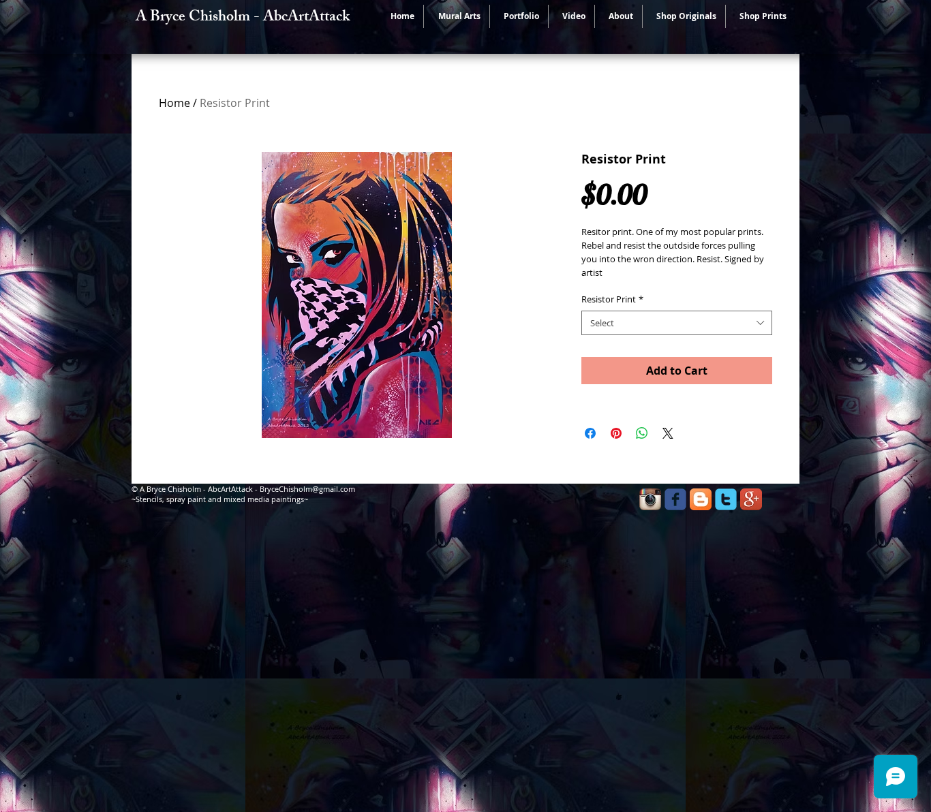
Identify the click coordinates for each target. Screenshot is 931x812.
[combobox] (676, 323)
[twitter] (726, 499)
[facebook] (675, 499)
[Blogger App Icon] (701, 499)
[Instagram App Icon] (650, 499)
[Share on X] (668, 433)
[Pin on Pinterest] (616, 433)
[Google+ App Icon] (751, 499)
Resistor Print (612, 299)
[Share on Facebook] (590, 433)
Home (174, 102)
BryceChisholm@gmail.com (307, 489)
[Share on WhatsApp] (642, 433)
